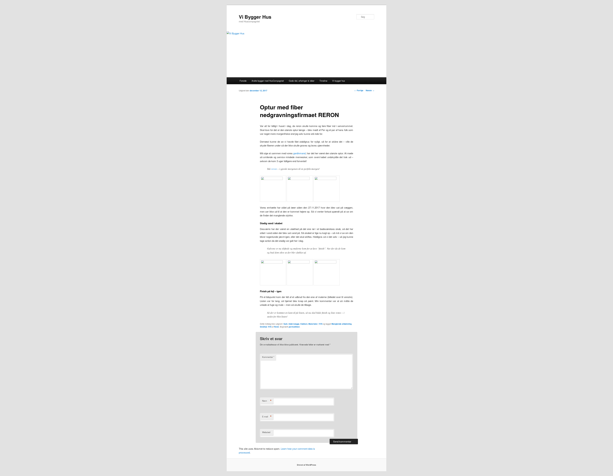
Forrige (358, 90)
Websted (266, 432)
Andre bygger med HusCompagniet (268, 80)
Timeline (323, 80)
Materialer (313, 323)
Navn (267, 400)
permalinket (294, 326)
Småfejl (263, 326)
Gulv (286, 323)
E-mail (267, 416)
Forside (243, 80)
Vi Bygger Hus (255, 16)
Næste (370, 90)
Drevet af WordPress (306, 464)
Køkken (303, 323)
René (276, 326)
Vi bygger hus (338, 80)
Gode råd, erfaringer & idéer (301, 80)
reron (274, 168)
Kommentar (268, 356)
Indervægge (294, 323)
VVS (320, 323)
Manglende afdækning (342, 323)
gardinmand (299, 153)
